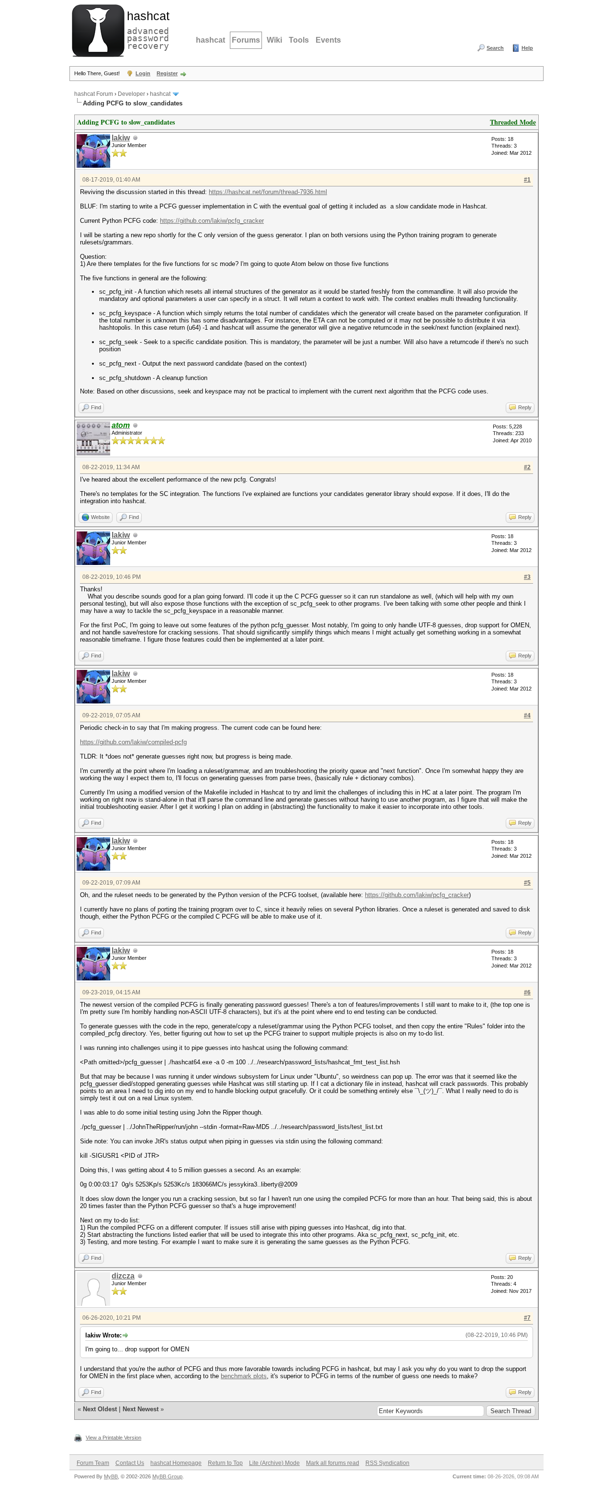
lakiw (121, 138)
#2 (527, 467)
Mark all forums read (332, 1463)
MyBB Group (167, 1476)
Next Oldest (100, 1409)
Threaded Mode (513, 122)
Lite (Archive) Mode (274, 1463)
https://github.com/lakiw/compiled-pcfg (133, 742)
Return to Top (225, 1463)
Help (527, 48)
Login (143, 73)
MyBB (111, 1476)
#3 (527, 577)
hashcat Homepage (176, 1463)
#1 (527, 179)
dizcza (123, 1276)
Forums (246, 40)
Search (495, 48)
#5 (527, 882)
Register (167, 73)
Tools (299, 40)
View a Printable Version (113, 1437)
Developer (131, 94)
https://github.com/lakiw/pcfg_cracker (212, 220)
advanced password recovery (146, 29)
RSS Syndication (387, 1463)
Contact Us (129, 1463)
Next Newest (141, 1409)
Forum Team (93, 1463)
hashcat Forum (93, 94)
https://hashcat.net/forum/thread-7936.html (268, 192)
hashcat (210, 40)
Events (328, 40)
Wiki (274, 40)
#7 (527, 1317)
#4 (527, 715)
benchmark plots (244, 1376)
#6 (527, 992)
